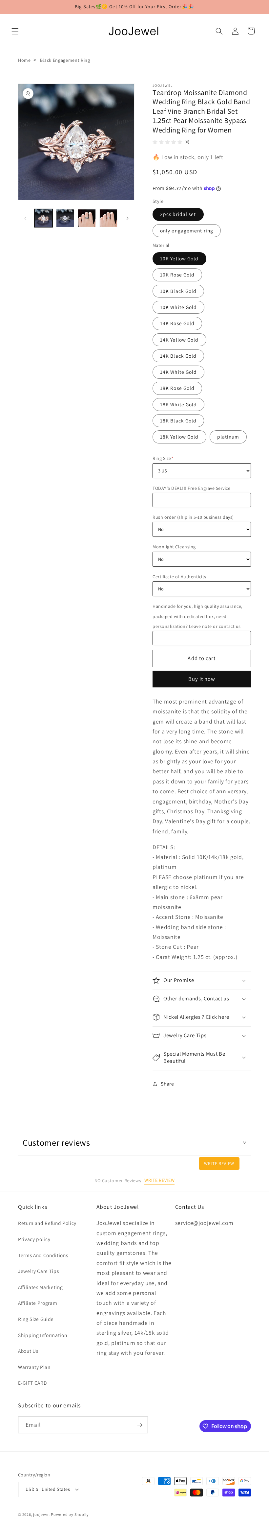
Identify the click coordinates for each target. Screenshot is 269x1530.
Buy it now (202, 678)
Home (24, 60)
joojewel (41, 1514)
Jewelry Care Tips (38, 1271)
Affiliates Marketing (40, 1287)
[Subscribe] (140, 1425)
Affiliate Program (37, 1303)
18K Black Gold (178, 420)
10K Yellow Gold (179, 258)
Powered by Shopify (70, 1514)
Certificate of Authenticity (179, 577)
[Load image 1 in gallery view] (43, 218)
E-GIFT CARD (32, 1382)
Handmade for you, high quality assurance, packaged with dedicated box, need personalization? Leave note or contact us (197, 616)
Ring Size (163, 458)
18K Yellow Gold (179, 436)
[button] (15, 31)
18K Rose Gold (177, 388)
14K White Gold (178, 372)
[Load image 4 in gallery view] (108, 218)
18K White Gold (178, 404)
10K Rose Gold (177, 274)
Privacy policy (34, 1239)
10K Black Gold (178, 291)
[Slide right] (127, 218)
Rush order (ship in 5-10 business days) (193, 517)
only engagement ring (186, 230)
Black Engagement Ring (65, 60)
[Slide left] (25, 218)
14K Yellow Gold (179, 339)
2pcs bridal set (178, 214)
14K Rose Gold (177, 323)
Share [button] (167, 1083)
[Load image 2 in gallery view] (65, 218)
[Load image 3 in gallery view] (87, 218)
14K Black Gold (178, 355)
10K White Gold (178, 307)
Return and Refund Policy (47, 1223)
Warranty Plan (34, 1367)
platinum (228, 436)
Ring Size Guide (36, 1319)
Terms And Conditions (43, 1255)
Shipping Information (42, 1335)
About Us (28, 1351)
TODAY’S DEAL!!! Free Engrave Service (191, 488)
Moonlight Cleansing (174, 547)
